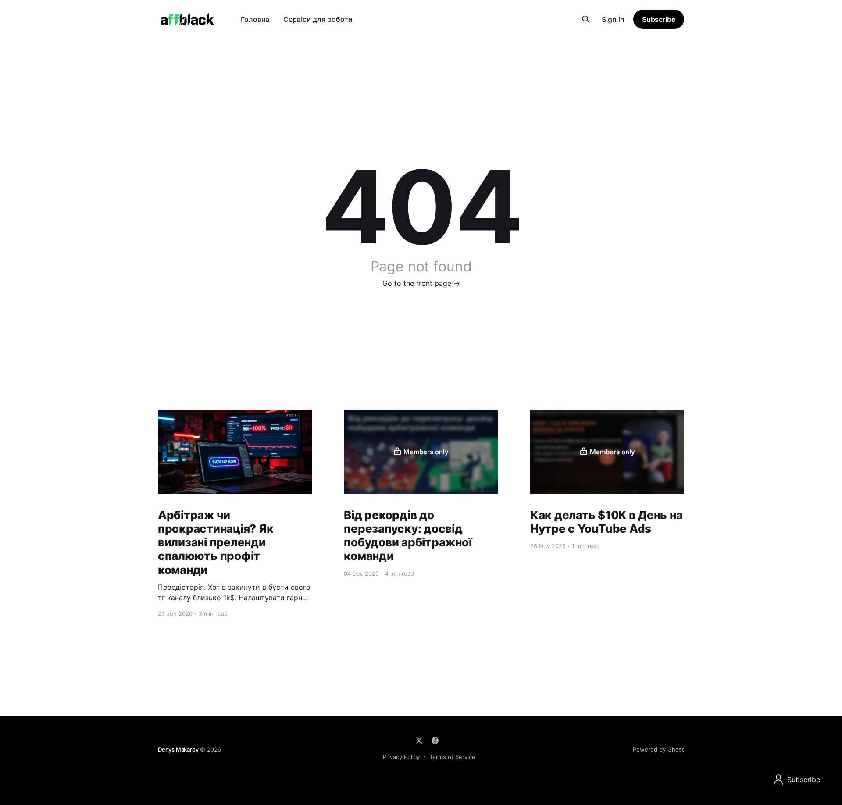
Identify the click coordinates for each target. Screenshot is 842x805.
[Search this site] (586, 19)
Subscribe (658, 19)
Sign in (613, 19)
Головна (255, 19)
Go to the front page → (421, 283)
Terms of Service (452, 756)
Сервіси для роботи (318, 19)
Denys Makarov (178, 749)
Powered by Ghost (658, 749)
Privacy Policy (401, 756)
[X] (419, 740)
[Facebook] (435, 740)
